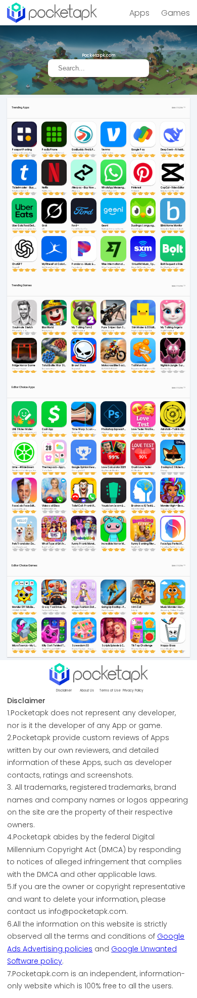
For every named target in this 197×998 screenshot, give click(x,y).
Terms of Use (110, 690)
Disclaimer (64, 690)
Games (175, 13)
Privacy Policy (133, 690)
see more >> (178, 107)
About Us (87, 690)
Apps (139, 13)
